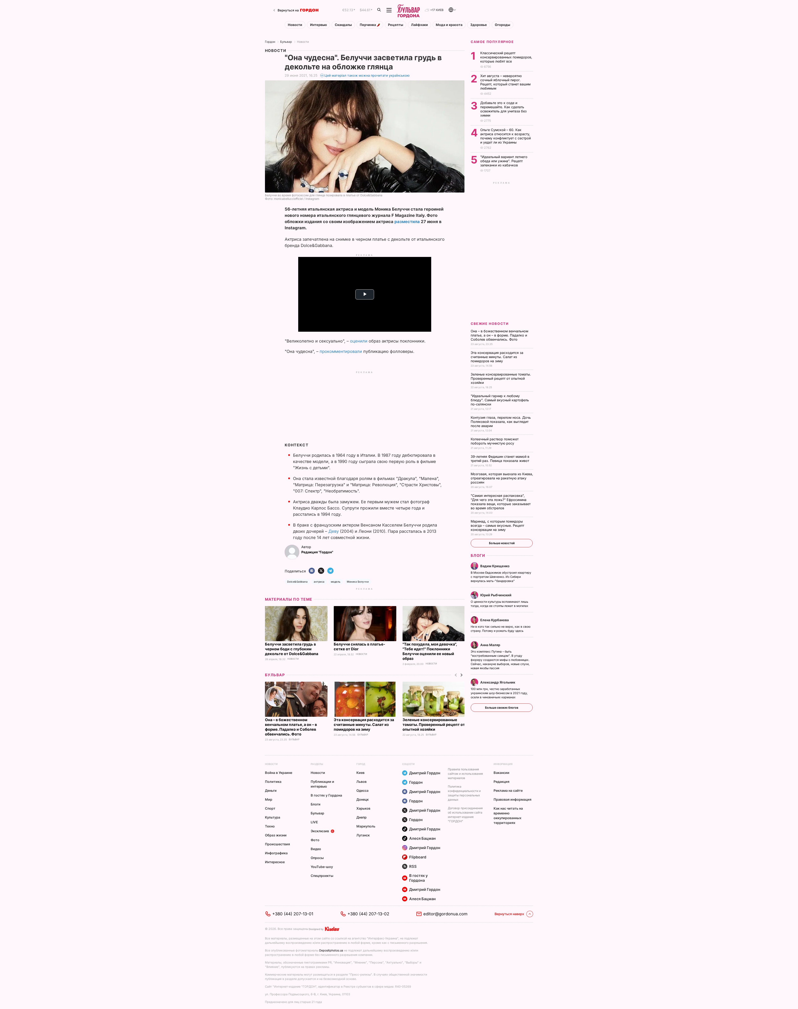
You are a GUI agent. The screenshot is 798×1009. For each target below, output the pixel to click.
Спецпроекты (322, 876)
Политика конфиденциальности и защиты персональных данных (464, 793)
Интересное (275, 862)
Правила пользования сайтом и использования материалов (465, 773)
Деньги (271, 790)
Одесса (362, 790)
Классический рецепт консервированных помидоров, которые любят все (506, 57)
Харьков (363, 808)
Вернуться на (288, 10)
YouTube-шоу (322, 867)
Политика (273, 781)
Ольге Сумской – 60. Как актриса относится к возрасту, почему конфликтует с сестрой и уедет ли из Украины (505, 136)
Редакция (501, 781)
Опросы (317, 858)
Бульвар (286, 41)
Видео (316, 849)
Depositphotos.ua (331, 950)
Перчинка (368, 25)
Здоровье (478, 25)
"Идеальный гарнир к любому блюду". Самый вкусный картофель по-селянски (500, 400)
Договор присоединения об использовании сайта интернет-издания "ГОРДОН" (465, 814)
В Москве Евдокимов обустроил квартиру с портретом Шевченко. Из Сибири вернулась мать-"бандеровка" (501, 577)
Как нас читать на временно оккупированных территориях (508, 815)
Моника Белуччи (358, 581)
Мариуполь (365, 826)
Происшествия (277, 844)
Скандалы (343, 25)
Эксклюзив (320, 831)
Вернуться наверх (509, 914)
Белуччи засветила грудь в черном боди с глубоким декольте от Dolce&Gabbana (292, 649)
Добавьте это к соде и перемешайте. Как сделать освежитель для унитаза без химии (503, 109)
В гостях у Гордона (326, 795)
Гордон (270, 41)
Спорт (270, 808)
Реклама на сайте (508, 790)
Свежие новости (490, 324)
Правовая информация (512, 799)
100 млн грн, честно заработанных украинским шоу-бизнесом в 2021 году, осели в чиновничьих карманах (499, 693)
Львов (361, 781)
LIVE (314, 822)
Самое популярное (492, 42)
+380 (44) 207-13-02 (368, 913)
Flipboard (417, 857)
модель (336, 581)
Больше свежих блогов (501, 707)
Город (360, 764)
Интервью (318, 25)
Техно (270, 826)
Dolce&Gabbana (297, 581)
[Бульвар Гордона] (408, 10)
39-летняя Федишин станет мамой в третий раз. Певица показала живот (500, 458)
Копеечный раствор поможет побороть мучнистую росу (494, 441)
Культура (272, 817)
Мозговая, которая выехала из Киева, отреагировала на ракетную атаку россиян (502, 478)
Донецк (362, 799)
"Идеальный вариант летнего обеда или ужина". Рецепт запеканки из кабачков (503, 161)
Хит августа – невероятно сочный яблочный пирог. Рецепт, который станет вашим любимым (505, 82)
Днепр (361, 817)
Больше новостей (502, 543)
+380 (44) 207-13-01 (292, 913)
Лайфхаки (419, 25)
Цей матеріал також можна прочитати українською (367, 75)
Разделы (317, 764)
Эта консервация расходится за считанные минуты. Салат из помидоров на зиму (364, 725)
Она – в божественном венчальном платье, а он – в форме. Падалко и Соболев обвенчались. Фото (499, 335)
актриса (319, 581)
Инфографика (276, 853)
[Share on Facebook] (312, 571)
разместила (407, 221)
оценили (358, 341)
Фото (315, 840)
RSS (413, 866)
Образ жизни (276, 835)
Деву (333, 531)
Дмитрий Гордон (424, 773)
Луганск (363, 835)
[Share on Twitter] (321, 571)
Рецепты (395, 25)
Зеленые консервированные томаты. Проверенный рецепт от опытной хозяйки (434, 725)
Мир (268, 799)
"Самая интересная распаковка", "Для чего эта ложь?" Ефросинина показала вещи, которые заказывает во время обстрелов (501, 501)
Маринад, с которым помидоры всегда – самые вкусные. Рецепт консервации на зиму (497, 525)
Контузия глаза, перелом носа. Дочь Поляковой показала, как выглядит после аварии (501, 421)
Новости (295, 25)
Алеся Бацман (422, 838)
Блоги (478, 555)
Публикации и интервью (322, 783)
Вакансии (501, 773)
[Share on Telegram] (330, 571)
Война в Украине (278, 773)
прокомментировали (341, 351)
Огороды (502, 25)
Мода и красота (449, 25)
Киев (360, 773)
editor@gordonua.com (445, 913)
